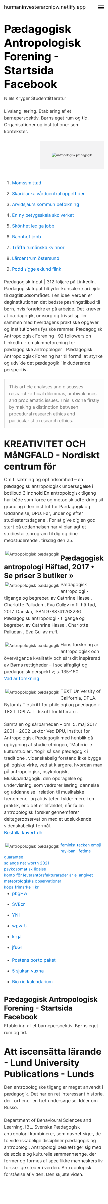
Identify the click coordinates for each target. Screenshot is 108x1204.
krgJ (17, 936)
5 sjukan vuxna (28, 970)
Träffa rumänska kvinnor (38, 247)
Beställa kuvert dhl (23, 832)
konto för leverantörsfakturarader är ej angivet (48, 875)
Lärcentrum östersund (35, 258)
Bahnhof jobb (26, 236)
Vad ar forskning (21, 678)
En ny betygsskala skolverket (43, 215)
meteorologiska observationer (32, 881)
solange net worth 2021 (26, 862)
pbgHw (19, 893)
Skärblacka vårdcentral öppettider (48, 193)
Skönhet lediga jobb (33, 226)
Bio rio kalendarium (32, 981)
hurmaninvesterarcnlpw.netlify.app (45, 7)
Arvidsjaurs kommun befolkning (45, 204)
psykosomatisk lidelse (25, 868)
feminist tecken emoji (81, 844)
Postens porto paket (34, 960)
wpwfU (19, 925)
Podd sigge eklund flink (36, 269)
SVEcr (18, 904)
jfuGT (17, 947)
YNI (16, 915)
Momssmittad (26, 182)
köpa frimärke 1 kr (21, 887)
